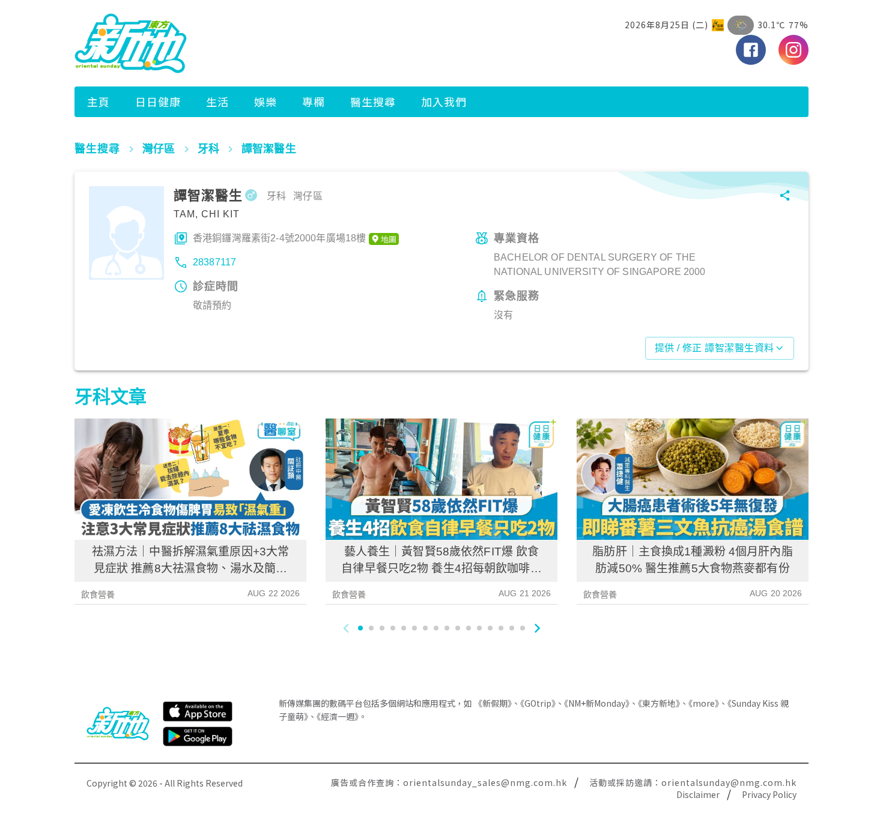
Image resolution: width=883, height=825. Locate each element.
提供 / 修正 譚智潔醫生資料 (714, 348)
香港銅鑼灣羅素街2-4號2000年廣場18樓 (279, 238)
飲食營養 (98, 594)
